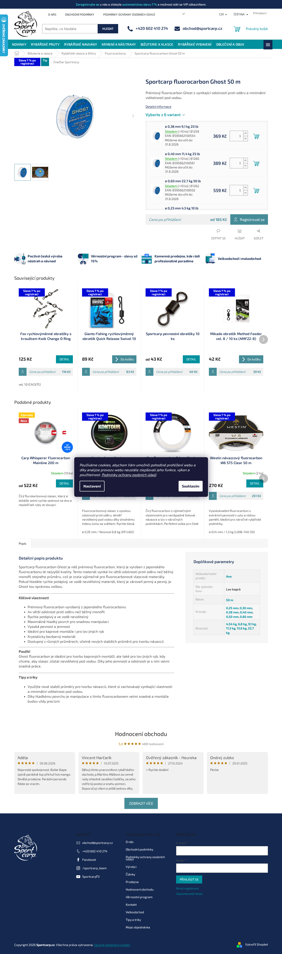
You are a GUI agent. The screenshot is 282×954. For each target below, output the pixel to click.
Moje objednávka (138, 927)
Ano (229, 576)
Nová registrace (187, 888)
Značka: (66, 62)
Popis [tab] (22, 543)
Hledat (107, 28)
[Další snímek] (133, 116)
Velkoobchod (135, 912)
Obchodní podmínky (79, 14)
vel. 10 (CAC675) (30, 384)
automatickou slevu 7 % (139, 4)
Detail (64, 359)
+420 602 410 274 (94, 851)
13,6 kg (242, 628)
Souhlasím (190, 486)
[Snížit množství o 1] (245, 138)
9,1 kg (252, 624)
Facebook (89, 859)
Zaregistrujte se (87, 4)
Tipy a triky (133, 920)
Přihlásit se (189, 879)
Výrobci (131, 867)
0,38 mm (232, 612)
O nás (52, 14)
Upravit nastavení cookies (112, 945)
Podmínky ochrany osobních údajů (129, 475)
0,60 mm (246, 616)
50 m (229, 600)
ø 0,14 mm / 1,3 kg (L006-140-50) (232, 532)
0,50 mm (232, 616)
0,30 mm (246, 608)
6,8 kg (242, 624)
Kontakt (131, 904)
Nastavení (92, 486)
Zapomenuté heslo (189, 893)
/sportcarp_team (94, 868)
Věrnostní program (139, 897)
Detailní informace (158, 106)
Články (130, 874)
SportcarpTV (91, 876)
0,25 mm (232, 608)
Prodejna (132, 882)
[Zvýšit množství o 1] (245, 133)
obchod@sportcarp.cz (97, 843)
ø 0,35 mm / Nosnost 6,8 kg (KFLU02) (108, 532)
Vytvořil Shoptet (256, 944)
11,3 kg (230, 628)
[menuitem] (19, 44)
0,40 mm (246, 612)
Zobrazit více (141, 803)
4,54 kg (231, 624)
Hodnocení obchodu (141, 733)
